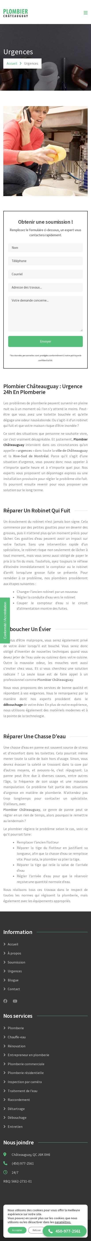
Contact (14, 989)
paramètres (62, 1222)
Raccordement (19, 1099)
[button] (65, 1231)
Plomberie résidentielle (26, 1072)
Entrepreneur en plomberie (28, 1055)
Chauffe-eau (17, 1037)
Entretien (15, 1126)
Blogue (13, 980)
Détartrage (16, 1108)
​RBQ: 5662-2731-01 (17, 1181)
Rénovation (16, 1046)
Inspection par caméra (25, 1082)
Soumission (16, 962)
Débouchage (17, 1117)
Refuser (37, 1230)
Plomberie (16, 1028)
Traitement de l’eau (22, 1091)
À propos (14, 953)
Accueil (12, 63)
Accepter (17, 1230)
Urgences (15, 971)
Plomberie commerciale (26, 1064)
